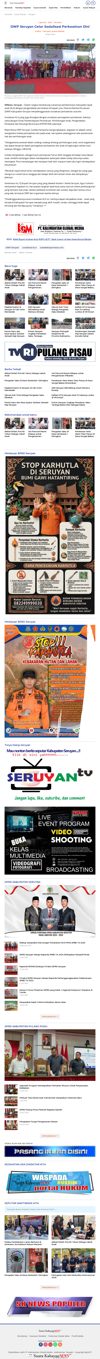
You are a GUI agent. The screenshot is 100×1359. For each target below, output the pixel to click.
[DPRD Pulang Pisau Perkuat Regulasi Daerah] (11, 1113)
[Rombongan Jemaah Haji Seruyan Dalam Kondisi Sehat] (85, 323)
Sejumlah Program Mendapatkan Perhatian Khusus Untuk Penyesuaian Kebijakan (54, 1087)
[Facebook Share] (78, 40)
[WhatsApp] (55, 1344)
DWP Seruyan (12, 247)
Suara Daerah (58, 31)
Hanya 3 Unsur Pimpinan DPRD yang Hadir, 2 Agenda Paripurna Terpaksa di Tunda (56, 991)
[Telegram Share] (88, 40)
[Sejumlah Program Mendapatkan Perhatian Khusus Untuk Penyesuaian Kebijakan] (11, 1089)
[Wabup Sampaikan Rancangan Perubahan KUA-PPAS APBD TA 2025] (11, 946)
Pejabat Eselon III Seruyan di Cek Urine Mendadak (15, 309)
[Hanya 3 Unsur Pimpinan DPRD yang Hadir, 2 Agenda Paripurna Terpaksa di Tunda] (11, 994)
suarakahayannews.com (51, 247)
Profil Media (77, 1336)
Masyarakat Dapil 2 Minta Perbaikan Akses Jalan (43, 1002)
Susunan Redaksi (38, 1336)
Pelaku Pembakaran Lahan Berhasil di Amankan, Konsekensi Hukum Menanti (23, 1243)
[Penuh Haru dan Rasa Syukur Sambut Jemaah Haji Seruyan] (15, 323)
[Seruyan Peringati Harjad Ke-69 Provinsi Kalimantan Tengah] (62, 323)
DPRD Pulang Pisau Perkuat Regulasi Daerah (41, 1110)
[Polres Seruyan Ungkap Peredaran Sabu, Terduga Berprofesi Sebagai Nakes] (38, 323)
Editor (38, 31)
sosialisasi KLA (29, 247)
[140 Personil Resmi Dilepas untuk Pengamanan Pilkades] (38, 274)
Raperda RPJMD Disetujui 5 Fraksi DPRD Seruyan (43, 966)
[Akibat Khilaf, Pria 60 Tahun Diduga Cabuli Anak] (15, 274)
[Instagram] (45, 1344)
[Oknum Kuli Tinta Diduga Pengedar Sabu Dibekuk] (62, 299)
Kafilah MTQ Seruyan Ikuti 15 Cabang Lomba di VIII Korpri (85, 309)
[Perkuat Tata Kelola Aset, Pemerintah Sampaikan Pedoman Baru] (11, 1101)
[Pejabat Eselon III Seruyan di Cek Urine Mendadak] (15, 299)
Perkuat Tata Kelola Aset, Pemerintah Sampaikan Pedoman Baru (51, 1098)
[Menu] (6, 3)
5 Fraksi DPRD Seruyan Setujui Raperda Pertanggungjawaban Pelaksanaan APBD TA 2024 (56, 979)
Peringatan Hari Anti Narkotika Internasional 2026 (73, 1276)
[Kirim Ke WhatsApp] (93, 40)
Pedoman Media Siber (59, 1336)
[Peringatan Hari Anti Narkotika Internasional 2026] (73, 1260)
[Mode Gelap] (88, 3)
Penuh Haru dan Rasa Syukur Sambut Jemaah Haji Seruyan (15, 333)
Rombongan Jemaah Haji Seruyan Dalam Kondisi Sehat (85, 333)
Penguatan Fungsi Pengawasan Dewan (39, 1121)
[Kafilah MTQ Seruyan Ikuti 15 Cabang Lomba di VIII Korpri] (85, 299)
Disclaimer (22, 1336)
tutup (30, 1355)
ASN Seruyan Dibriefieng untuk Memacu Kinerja (36, 309)
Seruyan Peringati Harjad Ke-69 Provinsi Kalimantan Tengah (61, 333)
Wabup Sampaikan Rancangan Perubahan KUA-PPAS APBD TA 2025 (52, 943)
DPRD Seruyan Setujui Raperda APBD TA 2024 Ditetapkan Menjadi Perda (54, 954)
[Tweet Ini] (83, 40)
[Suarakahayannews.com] (17, 3)
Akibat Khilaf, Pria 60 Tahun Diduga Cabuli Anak (15, 285)
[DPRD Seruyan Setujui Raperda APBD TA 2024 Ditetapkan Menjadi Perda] (11, 958)
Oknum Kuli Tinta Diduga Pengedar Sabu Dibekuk (60, 309)
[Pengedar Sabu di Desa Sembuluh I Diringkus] (62, 274)
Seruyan (47, 31)
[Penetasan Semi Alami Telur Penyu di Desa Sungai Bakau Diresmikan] (85, 274)
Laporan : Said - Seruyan (50, 22)
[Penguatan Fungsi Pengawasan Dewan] (11, 1125)
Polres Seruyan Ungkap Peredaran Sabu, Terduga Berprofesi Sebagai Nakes (37, 333)
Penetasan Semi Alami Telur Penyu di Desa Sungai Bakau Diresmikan (85, 285)
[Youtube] (50, 1344)
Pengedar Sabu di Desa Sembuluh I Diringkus (60, 285)
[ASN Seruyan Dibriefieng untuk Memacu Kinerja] (38, 299)
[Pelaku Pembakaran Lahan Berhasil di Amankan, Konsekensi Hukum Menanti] (26, 1227)
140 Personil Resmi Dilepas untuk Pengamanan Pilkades (37, 285)
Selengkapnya (49, 1016)
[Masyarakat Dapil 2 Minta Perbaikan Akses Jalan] (11, 1006)
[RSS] (60, 1344)
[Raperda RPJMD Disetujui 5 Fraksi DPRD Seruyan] (11, 970)
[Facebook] (41, 1344)
